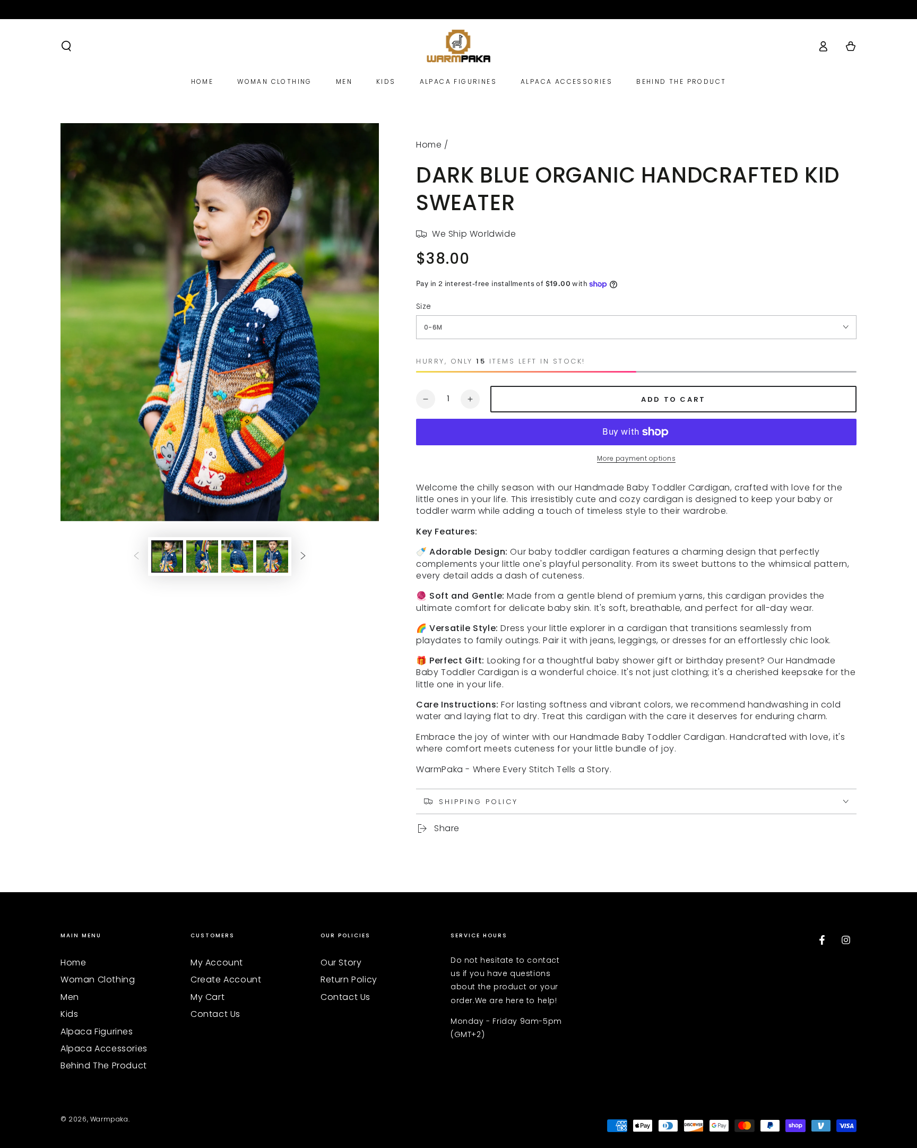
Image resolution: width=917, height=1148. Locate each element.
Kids (69, 1014)
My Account (217, 962)
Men (69, 997)
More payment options (636, 458)
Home (429, 145)
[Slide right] (303, 556)
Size (423, 306)
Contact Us (215, 1014)
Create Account (226, 979)
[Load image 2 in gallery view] (202, 556)
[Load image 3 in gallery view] (237, 556)
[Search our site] (66, 46)
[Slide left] (136, 556)
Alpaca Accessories (104, 1048)
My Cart (207, 997)
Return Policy (349, 979)
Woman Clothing (97, 979)
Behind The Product (103, 1065)
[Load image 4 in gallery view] (272, 556)
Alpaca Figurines (96, 1031)
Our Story (341, 962)
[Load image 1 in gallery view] (167, 556)
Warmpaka (109, 1119)
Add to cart (673, 399)
